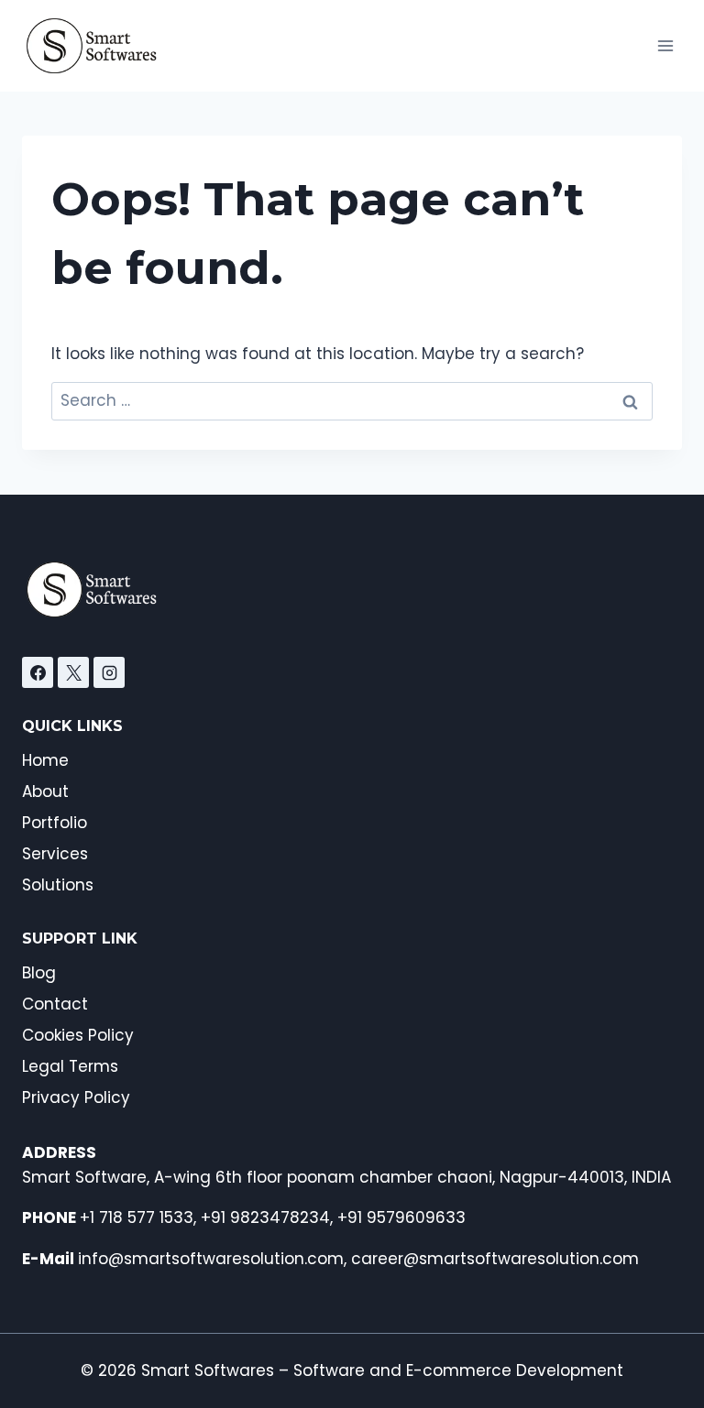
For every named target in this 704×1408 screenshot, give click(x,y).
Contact (55, 1004)
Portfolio (54, 823)
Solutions (58, 885)
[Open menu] (665, 45)
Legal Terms (70, 1066)
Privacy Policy (76, 1097)
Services (55, 854)
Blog (39, 973)
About (45, 791)
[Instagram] (109, 672)
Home (45, 760)
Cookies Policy (78, 1035)
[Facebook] (37, 672)
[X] (73, 672)
